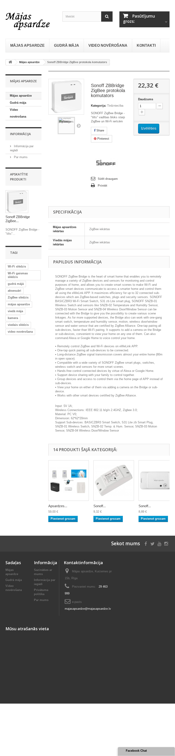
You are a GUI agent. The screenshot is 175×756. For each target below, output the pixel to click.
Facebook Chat (136, 750)
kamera (13, 318)
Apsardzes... (57, 506)
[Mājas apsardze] (30, 20)
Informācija (20, 134)
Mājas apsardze (21, 95)
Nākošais (78, 125)
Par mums (20, 157)
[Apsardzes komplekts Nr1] (68, 480)
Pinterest (102, 138)
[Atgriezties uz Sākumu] (10, 62)
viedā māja (15, 311)
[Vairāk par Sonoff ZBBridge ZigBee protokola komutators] (16, 201)
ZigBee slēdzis (18, 297)
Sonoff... (99, 506)
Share (99, 130)
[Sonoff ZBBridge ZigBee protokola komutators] (66, 125)
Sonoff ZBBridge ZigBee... (17, 219)
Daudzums (145, 99)
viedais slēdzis (18, 325)
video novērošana (20, 331)
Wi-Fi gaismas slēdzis (18, 275)
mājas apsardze (19, 304)
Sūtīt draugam (108, 178)
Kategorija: (98, 105)
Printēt (102, 185)
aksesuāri (14, 290)
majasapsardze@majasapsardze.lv (88, 608)
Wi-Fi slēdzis (17, 266)
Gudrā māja (18, 102)
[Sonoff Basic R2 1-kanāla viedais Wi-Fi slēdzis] (113, 480)
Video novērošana (18, 113)
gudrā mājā (16, 283)
